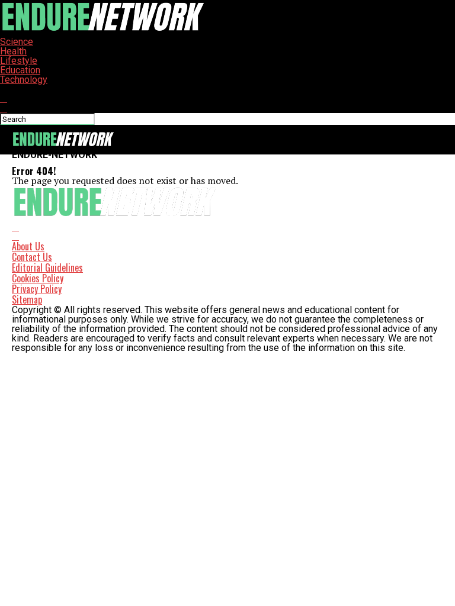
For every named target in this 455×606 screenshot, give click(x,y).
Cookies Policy (37, 278)
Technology (23, 79)
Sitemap (27, 299)
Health (13, 51)
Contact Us (32, 257)
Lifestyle (18, 60)
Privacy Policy (37, 289)
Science (16, 41)
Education (20, 70)
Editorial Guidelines (47, 267)
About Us (28, 246)
